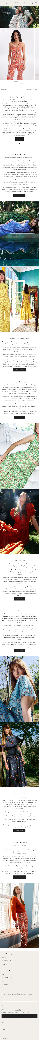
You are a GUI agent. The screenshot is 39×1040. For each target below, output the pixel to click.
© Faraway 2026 (5, 1038)
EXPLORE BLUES (19, 650)
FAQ (3, 974)
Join (19, 1015)
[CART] (36, 3)
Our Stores (4, 964)
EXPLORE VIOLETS (19, 195)
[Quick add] (2, 77)
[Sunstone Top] (17, 54)
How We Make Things (7, 961)
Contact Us (5, 984)
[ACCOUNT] (32, 3)
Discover (19, 138)
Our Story (4, 957)
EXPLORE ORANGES (19, 877)
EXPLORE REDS (19, 598)
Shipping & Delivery (7, 981)
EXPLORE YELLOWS (19, 369)
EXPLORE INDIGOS (19, 830)
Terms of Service (6, 1029)
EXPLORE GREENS (19, 417)
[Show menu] (3, 3)
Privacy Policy (18, 1010)
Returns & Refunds (7, 977)
